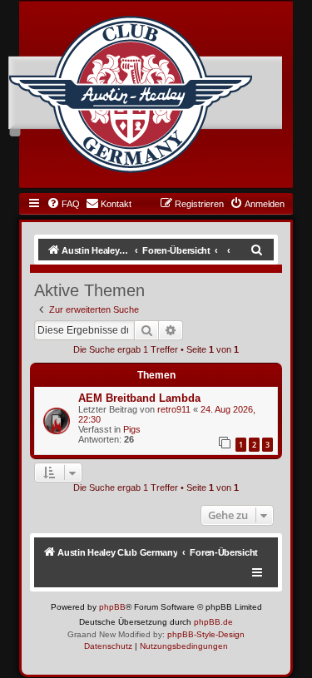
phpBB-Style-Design (206, 634)
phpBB (112, 606)
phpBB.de (213, 621)
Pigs (132, 429)
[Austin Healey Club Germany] (130, 95)
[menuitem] (63, 204)
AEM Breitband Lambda (139, 398)
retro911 (174, 409)
